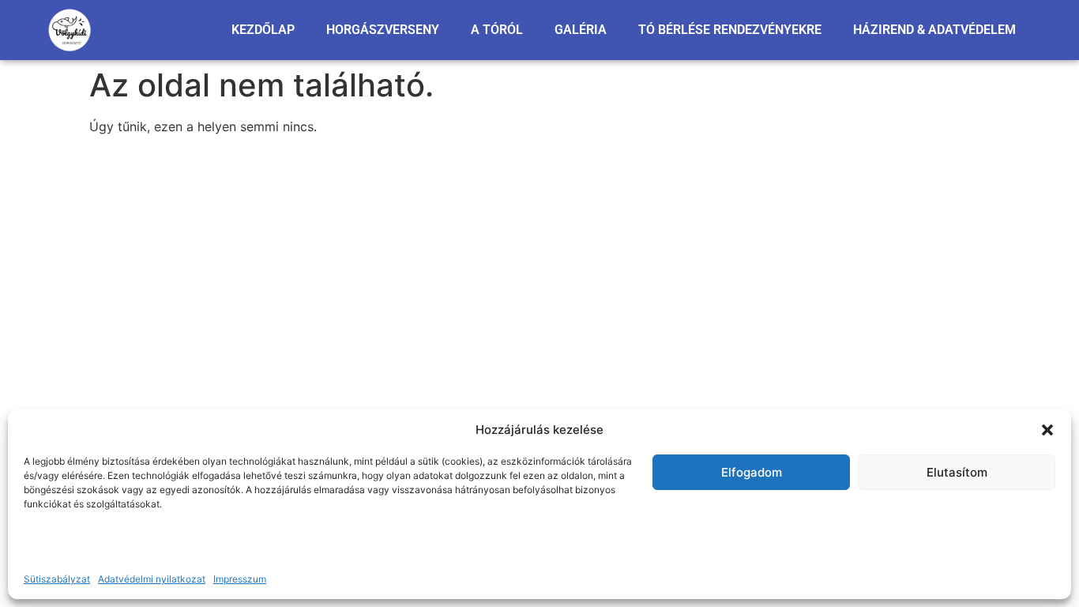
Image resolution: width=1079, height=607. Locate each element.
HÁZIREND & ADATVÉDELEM (934, 29)
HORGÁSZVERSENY (382, 29)
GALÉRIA (581, 29)
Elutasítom (957, 472)
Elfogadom (751, 472)
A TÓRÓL (497, 29)
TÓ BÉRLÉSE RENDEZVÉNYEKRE (729, 29)
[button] (1047, 430)
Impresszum (239, 579)
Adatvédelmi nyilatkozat (151, 579)
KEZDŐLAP (263, 29)
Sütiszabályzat (57, 579)
